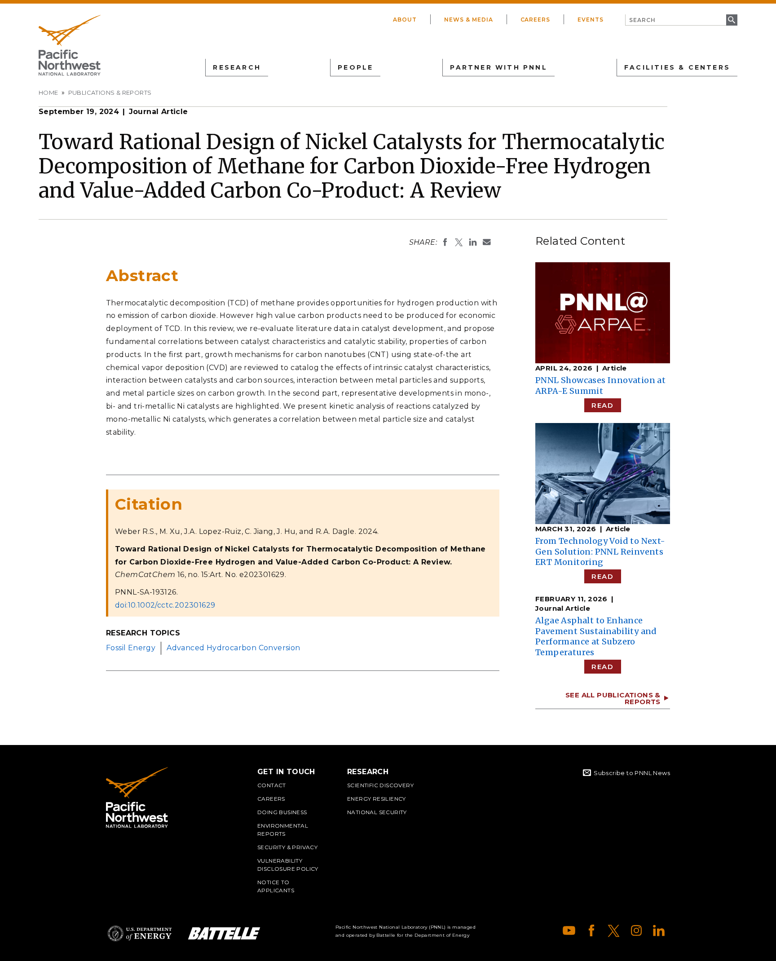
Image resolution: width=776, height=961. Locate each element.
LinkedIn (659, 930)
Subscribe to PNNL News (632, 772)
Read (602, 405)
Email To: (487, 242)
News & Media (468, 19)
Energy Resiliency (376, 798)
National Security (377, 812)
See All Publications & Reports (613, 698)
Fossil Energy (130, 648)
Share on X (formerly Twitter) (459, 242)
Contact (271, 785)
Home (48, 92)
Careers (535, 19)
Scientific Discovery (380, 785)
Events (591, 19)
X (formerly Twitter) (614, 930)
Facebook (591, 930)
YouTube (569, 930)
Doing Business (282, 812)
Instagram (636, 930)
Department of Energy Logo (139, 933)
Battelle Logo (224, 933)
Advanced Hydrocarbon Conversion (233, 648)
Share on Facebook (445, 242)
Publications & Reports (110, 92)
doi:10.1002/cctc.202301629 (165, 605)
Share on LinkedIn (473, 242)
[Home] (70, 45)
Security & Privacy (287, 847)
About (405, 19)
